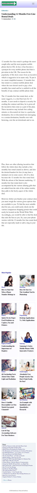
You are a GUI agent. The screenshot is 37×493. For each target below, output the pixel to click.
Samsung (22, 343)
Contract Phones (6, 462)
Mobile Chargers (7, 457)
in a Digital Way (24, 464)
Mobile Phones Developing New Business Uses (14, 449)
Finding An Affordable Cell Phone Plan (12, 447)
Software (4, 428)
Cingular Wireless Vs (8, 476)
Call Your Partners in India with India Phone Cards (15, 446)
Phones (3, 287)
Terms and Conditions (23, 490)
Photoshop (22, 287)
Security (4, 400)
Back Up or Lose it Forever (9, 475)
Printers (4, 315)
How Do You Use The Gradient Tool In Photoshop (27, 292)
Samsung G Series (26, 346)
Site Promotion (23, 400)
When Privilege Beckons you (23, 473)
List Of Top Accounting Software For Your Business (9, 433)
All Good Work (16, 464)
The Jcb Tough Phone (8, 455)
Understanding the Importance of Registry (8, 348)
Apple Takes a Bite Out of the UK (11, 460)
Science (3, 371)
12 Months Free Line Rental (9, 473)
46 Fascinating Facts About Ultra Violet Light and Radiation (9, 376)
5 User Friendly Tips (17, 472)
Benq (4, 465)
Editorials (5, 10)
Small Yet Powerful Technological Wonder (23, 465)
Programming (23, 315)
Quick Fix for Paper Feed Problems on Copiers (9, 320)
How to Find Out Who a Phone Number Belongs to (8, 292)
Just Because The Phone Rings (10, 468)
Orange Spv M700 (7, 459)
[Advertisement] (18, 40)
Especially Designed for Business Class (21, 459)
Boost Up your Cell (16, 457)
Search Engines (24, 371)
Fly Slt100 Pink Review (8, 452)
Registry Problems (6, 343)
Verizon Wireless (17, 476)
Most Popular (6, 273)
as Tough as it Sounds (19, 455)
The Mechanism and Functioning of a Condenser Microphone (17, 450)
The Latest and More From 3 (9, 470)
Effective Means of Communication (19, 462)
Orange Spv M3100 (7, 464)
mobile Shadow (7, 472)
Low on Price (18, 452)
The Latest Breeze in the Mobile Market (12, 454)
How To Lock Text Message (9, 467)
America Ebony (7, 18)
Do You (22, 381)
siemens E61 (9, 465)
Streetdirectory (15, 490)
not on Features (25, 452)
